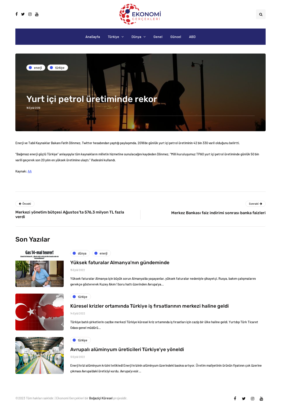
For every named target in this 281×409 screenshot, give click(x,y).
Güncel (175, 36)
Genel (157, 36)
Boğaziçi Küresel (101, 398)
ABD (192, 36)
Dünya (136, 36)
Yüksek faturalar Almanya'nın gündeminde (119, 262)
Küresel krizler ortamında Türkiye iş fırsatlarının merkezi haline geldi (149, 306)
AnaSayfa (92, 36)
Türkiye (113, 36)
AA (30, 171)
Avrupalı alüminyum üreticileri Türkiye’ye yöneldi (127, 349)
